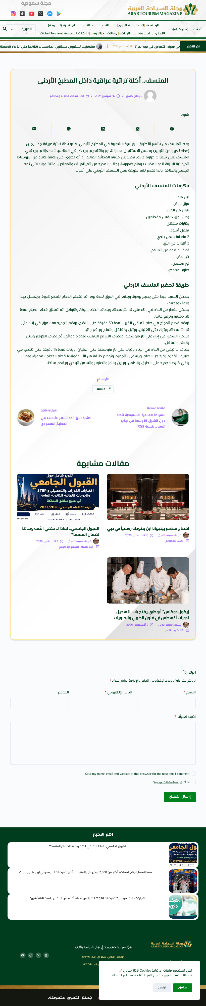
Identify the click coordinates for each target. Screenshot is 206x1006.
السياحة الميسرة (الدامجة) (69, 25)
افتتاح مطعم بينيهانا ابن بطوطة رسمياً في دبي (148, 528)
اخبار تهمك (77, 96)
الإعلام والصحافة (152, 33)
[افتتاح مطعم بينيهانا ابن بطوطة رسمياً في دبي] (148, 497)
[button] (5, 29)
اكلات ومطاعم (59, 96)
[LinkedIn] (103, 128)
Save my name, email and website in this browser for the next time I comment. (136, 774)
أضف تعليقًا (185, 717)
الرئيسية (152, 25)
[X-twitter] (38, 955)
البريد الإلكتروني (118, 692)
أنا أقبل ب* (170, 782)
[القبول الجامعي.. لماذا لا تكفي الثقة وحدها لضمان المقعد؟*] (58, 497)
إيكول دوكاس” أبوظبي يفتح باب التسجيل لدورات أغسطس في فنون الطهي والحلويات (151, 614)
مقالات (112, 33)
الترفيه (95, 33)
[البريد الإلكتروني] (34, 128)
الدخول (197, 29)
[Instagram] (46, 955)
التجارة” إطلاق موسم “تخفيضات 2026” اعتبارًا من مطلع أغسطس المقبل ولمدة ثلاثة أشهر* (87, 898)
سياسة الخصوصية (166, 782)
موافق (182, 987)
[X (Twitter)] (137, 128)
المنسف (103, 389)
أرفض (162, 987)
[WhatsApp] (68, 128)
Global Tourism (51, 33)
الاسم (189, 692)
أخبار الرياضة (128, 33)
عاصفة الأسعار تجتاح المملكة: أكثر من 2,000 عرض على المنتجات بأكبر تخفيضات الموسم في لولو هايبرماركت (87, 872)
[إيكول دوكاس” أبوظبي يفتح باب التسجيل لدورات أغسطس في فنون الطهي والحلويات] (148, 580)
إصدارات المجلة (180, 29)
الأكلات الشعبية (76, 33)
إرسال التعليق (180, 797)
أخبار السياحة (106, 25)
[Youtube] (23, 955)
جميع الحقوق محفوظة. (70, 997)
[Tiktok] (30, 955)
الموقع (63, 692)
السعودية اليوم (131, 25)
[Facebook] (171, 128)
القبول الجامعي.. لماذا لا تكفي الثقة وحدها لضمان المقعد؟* (60, 531)
